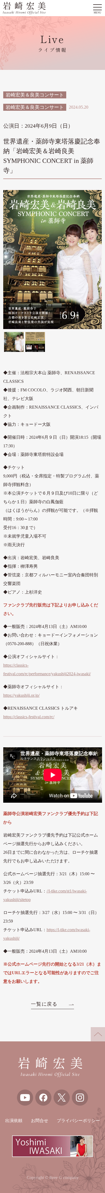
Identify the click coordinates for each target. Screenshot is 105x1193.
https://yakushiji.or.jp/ (21, 695)
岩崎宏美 (26, 8)
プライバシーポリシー (78, 1120)
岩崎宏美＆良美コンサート (35, 95)
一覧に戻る (44, 1004)
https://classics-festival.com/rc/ (28, 717)
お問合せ (39, 1120)
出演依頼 (13, 1120)
